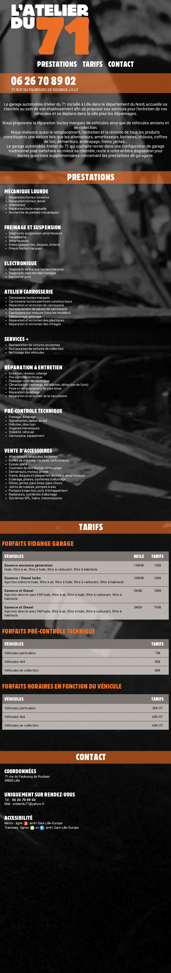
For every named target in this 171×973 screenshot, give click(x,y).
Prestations (57, 64)
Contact (121, 64)
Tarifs (93, 64)
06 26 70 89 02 (43, 81)
